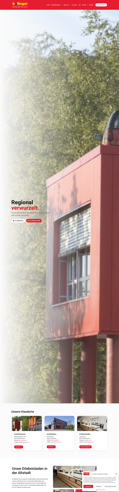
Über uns (66, 5)
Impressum (103, 489)
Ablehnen (98, 486)
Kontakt (91, 5)
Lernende (74, 5)
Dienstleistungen (55, 5)
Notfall (84, 5)
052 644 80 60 (22, 440)
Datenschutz (98, 489)
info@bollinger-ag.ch (23, 442)
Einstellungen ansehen (110, 486)
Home (48, 5)
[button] (116, 474)
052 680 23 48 (87, 440)
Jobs (79, 5)
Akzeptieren (88, 486)
